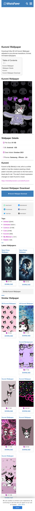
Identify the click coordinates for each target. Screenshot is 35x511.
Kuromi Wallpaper (8, 66)
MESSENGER (23, 205)
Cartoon (6, 227)
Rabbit (6, 240)
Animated (7, 224)
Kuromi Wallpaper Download (11, 73)
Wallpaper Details (8, 68)
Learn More (21, 504)
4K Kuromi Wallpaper (26, 303)
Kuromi (5, 70)
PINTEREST (23, 213)
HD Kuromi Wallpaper (9, 303)
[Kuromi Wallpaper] (17, 107)
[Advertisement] (17, 25)
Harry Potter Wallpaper (6, 251)
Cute (5, 231)
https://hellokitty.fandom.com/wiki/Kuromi (15, 181)
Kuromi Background (26, 342)
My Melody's (8, 237)
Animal (6, 221)
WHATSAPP (8, 205)
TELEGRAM (9, 209)
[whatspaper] (11, 3)
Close (17, 507)
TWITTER (8, 213)
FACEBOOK (23, 209)
